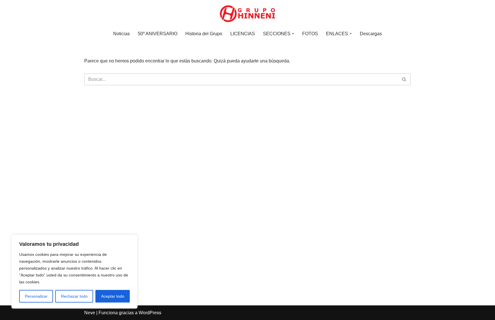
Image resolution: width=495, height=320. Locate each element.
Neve (89, 312)
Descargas (371, 33)
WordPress (150, 312)
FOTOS (310, 33)
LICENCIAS (242, 33)
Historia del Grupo (203, 33)
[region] (74, 272)
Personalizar (36, 296)
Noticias (121, 33)
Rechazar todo (74, 296)
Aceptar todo (112, 296)
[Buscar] (404, 79)
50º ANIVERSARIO (157, 33)
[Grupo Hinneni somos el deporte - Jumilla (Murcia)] (247, 13)
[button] (293, 33)
